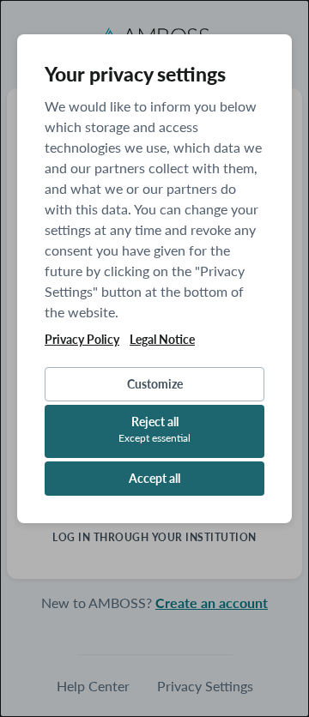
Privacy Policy (82, 339)
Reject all (154, 429)
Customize (155, 384)
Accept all (154, 478)
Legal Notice (162, 339)
